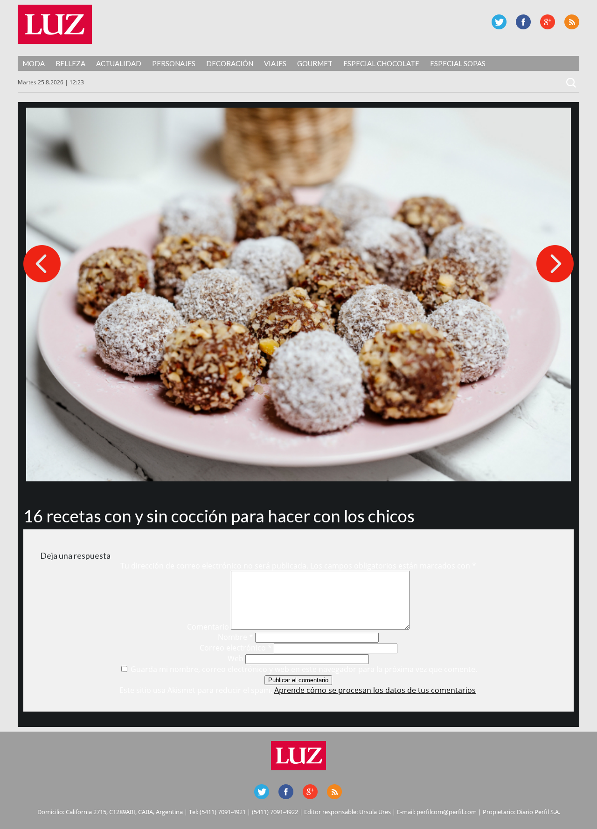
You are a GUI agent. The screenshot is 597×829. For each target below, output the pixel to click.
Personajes (173, 63)
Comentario (208, 627)
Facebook (523, 21)
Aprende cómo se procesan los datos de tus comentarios (375, 690)
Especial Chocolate (381, 63)
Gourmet (315, 63)
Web (235, 658)
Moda (33, 63)
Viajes (275, 63)
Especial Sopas (458, 63)
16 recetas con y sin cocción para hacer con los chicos (219, 516)
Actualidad (118, 63)
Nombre (235, 637)
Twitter (499, 21)
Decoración (229, 63)
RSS (571, 21)
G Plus (547, 21)
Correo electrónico (236, 648)
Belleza (70, 63)
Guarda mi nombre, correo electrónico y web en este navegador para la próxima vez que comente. (304, 669)
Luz (55, 24)
